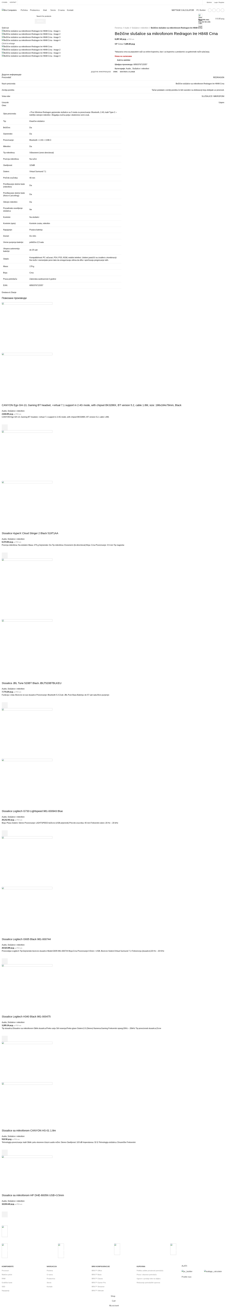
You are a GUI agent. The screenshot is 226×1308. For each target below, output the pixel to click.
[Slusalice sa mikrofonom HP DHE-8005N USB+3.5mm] (27, 1174)
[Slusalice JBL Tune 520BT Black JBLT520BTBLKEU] (27, 589)
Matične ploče (7, 1275)
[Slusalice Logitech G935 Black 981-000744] (27, 861)
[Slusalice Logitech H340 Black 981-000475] (27, 989)
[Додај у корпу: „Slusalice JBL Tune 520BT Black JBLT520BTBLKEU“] (5, 705)
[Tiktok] (204, 1284)
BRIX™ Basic (97, 1275)
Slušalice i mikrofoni (140, 28)
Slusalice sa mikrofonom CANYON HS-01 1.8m (29, 1130)
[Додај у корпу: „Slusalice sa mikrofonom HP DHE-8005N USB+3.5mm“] (5, 1214)
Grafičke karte (7, 1283)
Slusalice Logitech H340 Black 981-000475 (26, 1016)
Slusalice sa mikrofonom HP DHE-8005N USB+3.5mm (33, 1195)
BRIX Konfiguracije (101, 1266)
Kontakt (49, 1287)
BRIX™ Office (97, 1271)
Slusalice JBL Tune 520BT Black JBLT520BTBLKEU (31, 683)
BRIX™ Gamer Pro (99, 1283)
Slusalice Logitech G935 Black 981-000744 (26, 939)
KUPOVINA (141, 1266)
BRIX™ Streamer (98, 1287)
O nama (50, 1275)
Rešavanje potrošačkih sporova (148, 1283)
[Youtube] (197, 1284)
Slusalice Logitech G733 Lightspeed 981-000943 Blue (32, 811)
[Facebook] (185, 1284)
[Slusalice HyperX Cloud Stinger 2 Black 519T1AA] (27, 455)
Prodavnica (51, 1279)
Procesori (5, 1271)
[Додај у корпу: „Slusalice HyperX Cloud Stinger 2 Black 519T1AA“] (5, 555)
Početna (50, 1271)
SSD (3, 1287)
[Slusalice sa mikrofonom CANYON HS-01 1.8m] (27, 1062)
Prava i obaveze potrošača (147, 1275)
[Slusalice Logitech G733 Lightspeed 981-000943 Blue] (27, 733)
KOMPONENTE (8, 1266)
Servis (49, 1283)
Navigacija (52, 1266)
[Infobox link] (113, 11)
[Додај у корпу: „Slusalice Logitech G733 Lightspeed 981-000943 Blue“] (5, 833)
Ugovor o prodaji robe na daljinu (149, 1279)
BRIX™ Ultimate (98, 1291)
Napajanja (5, 1291)
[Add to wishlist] (5, 421)
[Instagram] (191, 1284)
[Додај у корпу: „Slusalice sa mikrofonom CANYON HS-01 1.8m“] (5, 1153)
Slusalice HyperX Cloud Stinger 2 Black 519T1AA (30, 533)
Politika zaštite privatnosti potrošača (150, 1271)
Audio (126, 28)
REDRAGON (218, 77)
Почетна (118, 28)
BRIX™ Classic (97, 1279)
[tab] (101, 72)
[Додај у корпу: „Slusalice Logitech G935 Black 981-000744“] (5, 961)
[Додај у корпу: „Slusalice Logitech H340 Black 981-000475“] (5, 1039)
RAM (3, 1279)
